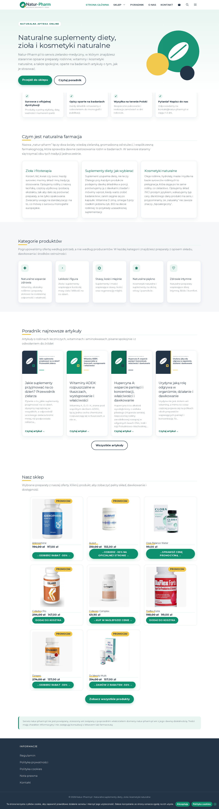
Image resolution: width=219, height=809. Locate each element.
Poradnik (137, 4)
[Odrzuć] (215, 804)
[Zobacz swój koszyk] (179, 5)
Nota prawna (29, 775)
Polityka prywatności (34, 762)
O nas (152, 4)
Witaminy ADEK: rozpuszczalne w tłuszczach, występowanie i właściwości (83, 391)
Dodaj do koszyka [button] (48, 620)
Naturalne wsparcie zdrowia (33, 280)
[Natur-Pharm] (35, 4)
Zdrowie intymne (180, 279)
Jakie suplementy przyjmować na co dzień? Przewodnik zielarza (40, 389)
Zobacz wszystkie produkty (109, 699)
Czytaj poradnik (70, 80)
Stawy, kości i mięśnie (109, 279)
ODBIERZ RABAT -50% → (55, 555)
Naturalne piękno (144, 279)
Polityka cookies (31, 769)
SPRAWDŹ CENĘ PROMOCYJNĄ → (171, 554)
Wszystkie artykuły (109, 445)
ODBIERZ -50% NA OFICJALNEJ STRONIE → (113, 554)
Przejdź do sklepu (35, 79)
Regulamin (27, 755)
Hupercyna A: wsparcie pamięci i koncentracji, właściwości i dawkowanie (128, 391)
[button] (195, 5)
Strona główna (97, 4)
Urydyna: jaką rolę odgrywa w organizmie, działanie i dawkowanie (176, 389)
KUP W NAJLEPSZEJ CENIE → (114, 620)
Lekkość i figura (68, 279)
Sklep (117, 4)
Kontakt (167, 4)
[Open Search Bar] (187, 5)
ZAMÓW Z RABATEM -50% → (114, 684)
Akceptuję (182, 804)
